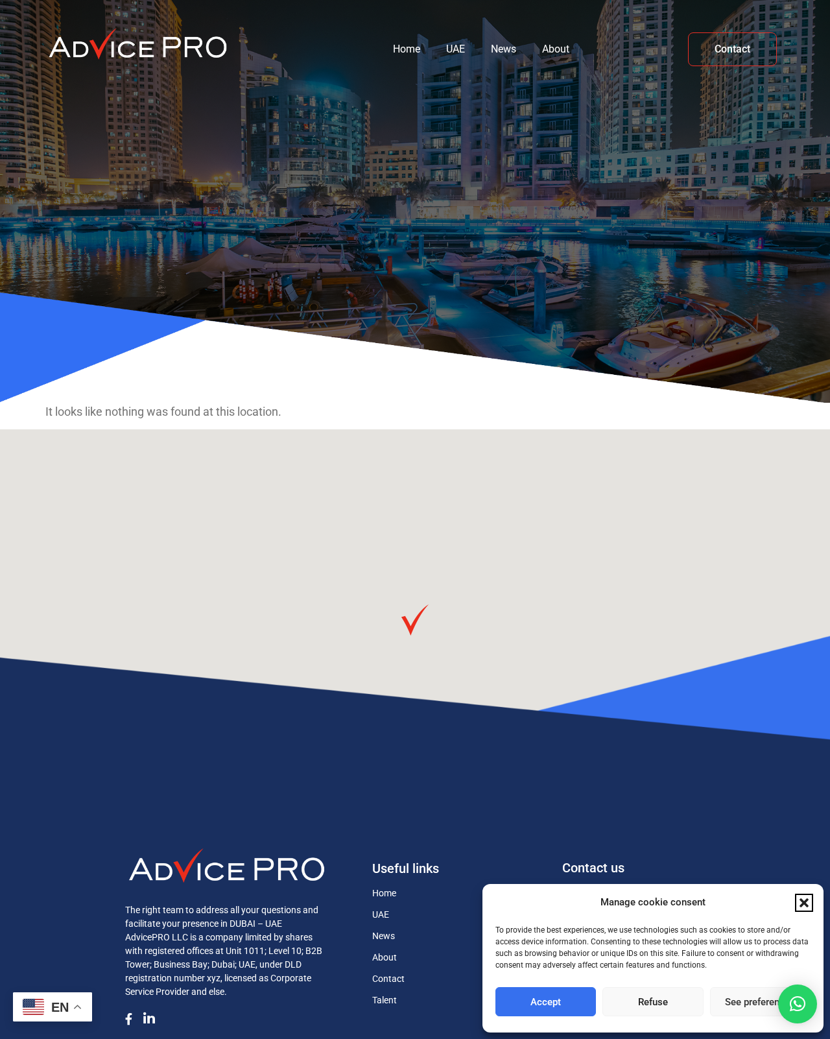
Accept (545, 1002)
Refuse (653, 1002)
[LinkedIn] (153, 1018)
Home (406, 49)
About (555, 49)
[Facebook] (133, 1017)
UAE (455, 49)
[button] (804, 902)
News (503, 49)
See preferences (760, 1002)
